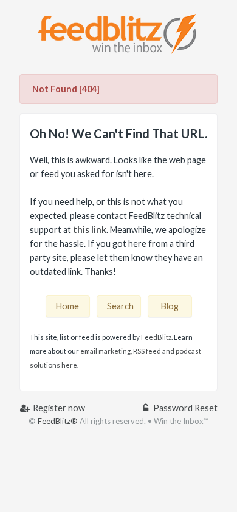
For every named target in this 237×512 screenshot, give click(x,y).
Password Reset (184, 408)
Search (120, 306)
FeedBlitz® (58, 421)
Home (67, 306)
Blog (170, 306)
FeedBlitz (156, 337)
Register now (58, 408)
